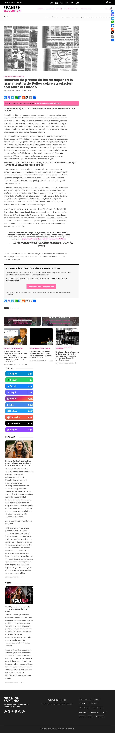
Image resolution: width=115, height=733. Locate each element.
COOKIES (64, 729)
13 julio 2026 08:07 (15, 682)
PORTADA (41, 9)
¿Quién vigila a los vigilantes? (22, 323)
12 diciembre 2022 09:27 (14, 364)
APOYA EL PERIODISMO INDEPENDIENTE (48, 103)
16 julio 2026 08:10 (15, 577)
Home (46, 17)
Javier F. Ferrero (7, 90)
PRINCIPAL (19, 348)
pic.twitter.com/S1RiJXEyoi (54, 239)
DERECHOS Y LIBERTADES (64, 347)
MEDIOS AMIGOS (86, 9)
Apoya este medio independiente (41, 287)
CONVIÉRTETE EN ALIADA (71, 9)
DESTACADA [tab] (10, 437)
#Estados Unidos (83, 708)
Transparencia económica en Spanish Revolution (16, 706)
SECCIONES (49, 9)
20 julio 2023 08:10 (15, 90)
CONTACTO (19, 2)
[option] (15, 347)
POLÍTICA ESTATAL (54, 17)
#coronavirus (82, 703)
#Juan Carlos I (82, 712)
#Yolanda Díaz (99, 717)
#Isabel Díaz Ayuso (97, 708)
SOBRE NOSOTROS (8, 2)
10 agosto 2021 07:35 (68, 363)
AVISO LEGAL (43, 729)
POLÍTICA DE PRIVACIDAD (54, 729)
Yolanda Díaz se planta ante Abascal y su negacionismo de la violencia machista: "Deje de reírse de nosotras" (57, 323)
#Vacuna (81, 717)
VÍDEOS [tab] (8, 583)
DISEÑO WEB (71, 729)
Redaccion (6, 364)
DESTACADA (8, 76)
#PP (104, 712)
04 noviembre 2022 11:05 (40, 360)
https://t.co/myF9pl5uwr (32, 239)
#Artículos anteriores (84, 699)
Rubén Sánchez (26, 320)
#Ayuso (97, 699)
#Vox (89, 717)
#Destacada (14, 308)
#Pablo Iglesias (95, 712)
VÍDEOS (58, 9)
